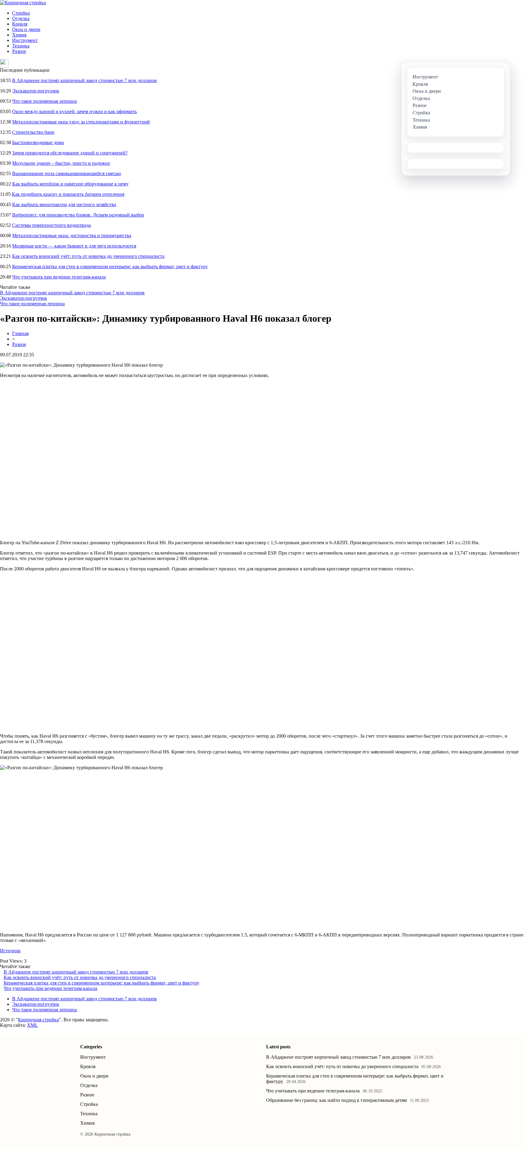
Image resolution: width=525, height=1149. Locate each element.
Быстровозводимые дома (38, 142)
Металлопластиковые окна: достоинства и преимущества (71, 235)
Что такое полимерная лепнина (44, 101)
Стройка (21, 13)
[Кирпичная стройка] (23, 2)
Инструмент (25, 40)
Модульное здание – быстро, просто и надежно (61, 163)
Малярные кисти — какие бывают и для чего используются (74, 245)
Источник (10, 950)
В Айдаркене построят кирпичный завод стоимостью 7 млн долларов (84, 80)
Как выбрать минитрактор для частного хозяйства (64, 204)
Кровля (19, 23)
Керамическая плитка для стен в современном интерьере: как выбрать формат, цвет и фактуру (110, 266)
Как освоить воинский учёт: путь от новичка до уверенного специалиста (88, 256)
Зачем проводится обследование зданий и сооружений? (70, 152)
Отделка (20, 18)
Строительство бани (33, 132)
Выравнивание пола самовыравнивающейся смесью (66, 173)
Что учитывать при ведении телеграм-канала (59, 276)
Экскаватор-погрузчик (35, 90)
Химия (19, 34)
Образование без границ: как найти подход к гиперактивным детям (336, 1100)
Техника (20, 45)
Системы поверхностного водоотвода (51, 225)
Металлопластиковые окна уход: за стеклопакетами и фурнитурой (81, 121)
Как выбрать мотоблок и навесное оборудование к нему (70, 183)
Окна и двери (26, 29)
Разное (19, 51)
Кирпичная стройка (38, 1019)
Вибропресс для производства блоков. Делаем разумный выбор (78, 214)
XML (32, 1025)
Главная (20, 333)
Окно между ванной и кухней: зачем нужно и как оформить (74, 111)
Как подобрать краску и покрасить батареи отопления (68, 194)
